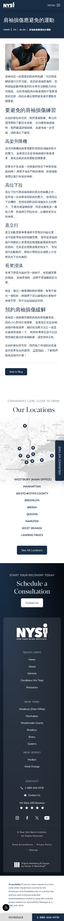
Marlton (32, 521)
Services (32, 673)
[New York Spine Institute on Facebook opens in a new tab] (27, 818)
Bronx (32, 507)
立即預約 (38, 350)
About (32, 666)
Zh (14, 29)
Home (6, 29)
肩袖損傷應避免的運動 (40, 29)
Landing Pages (32, 535)
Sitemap (33, 850)
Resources (32, 687)
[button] (6, 907)
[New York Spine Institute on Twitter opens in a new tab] (37, 818)
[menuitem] (17, 818)
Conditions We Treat (32, 680)
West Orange (32, 528)
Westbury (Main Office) (33, 479)
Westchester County (32, 493)
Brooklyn (32, 500)
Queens (32, 514)
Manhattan (32, 486)
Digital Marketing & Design (35, 864)
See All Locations (31, 550)
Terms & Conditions (22, 844)
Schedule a (32, 584)
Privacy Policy (44, 844)
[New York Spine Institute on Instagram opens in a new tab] (17, 818)
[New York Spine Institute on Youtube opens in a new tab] (47, 818)
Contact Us (32, 602)
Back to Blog (16, 371)
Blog (23, 29)
